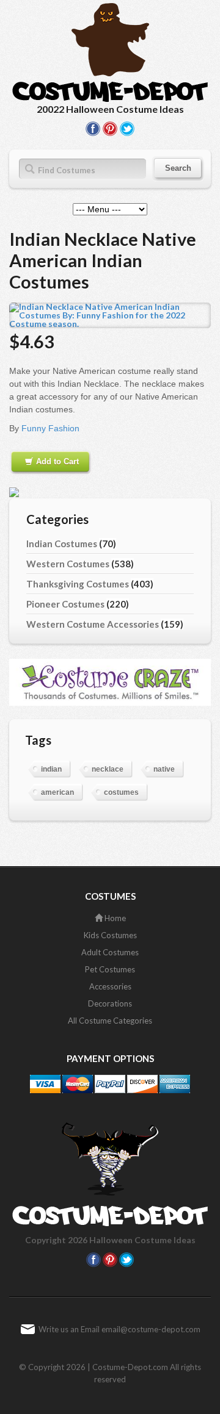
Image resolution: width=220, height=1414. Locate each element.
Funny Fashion (50, 428)
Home (114, 918)
